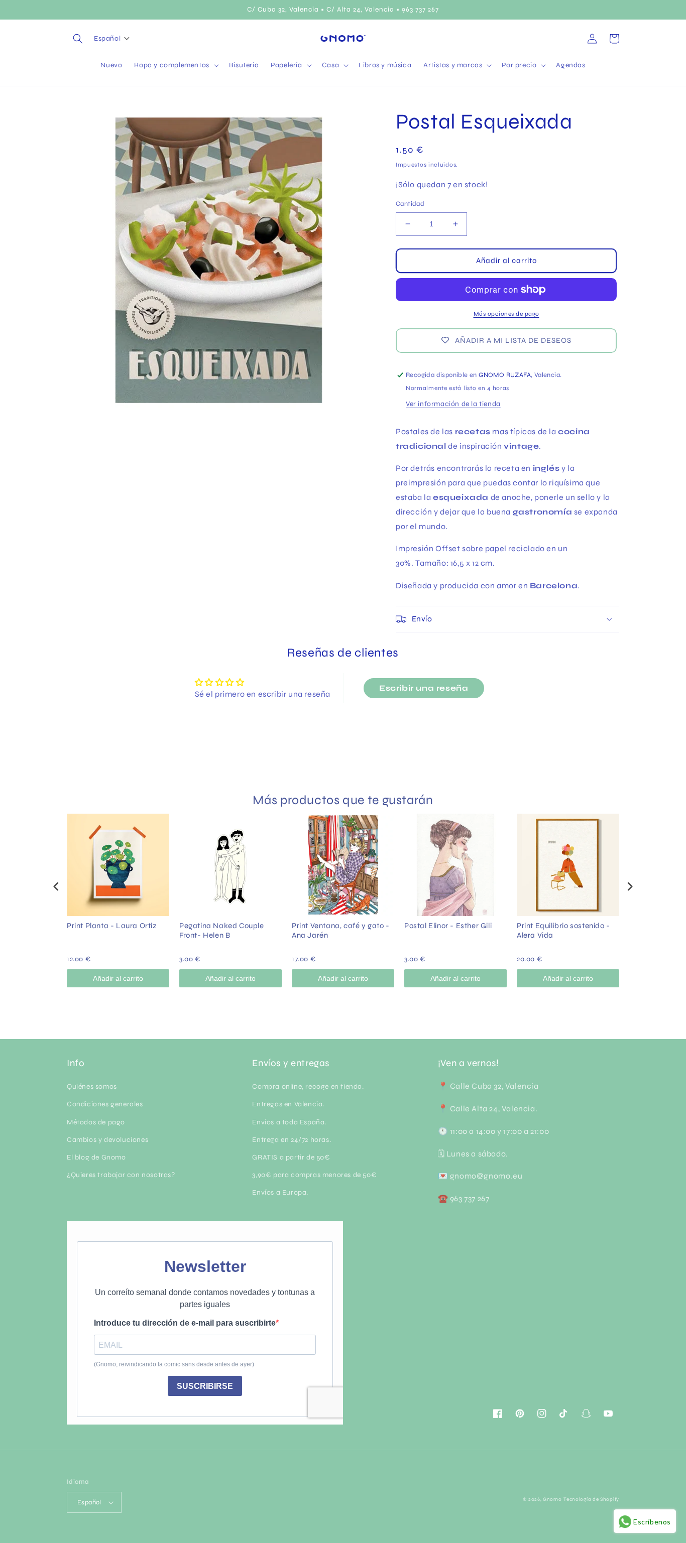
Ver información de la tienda (453, 404)
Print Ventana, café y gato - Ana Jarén (341, 930)
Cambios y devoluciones (107, 1139)
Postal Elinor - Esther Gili (448, 925)
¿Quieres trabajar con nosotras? (121, 1175)
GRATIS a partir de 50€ (291, 1157)
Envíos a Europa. (280, 1192)
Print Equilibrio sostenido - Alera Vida (563, 930)
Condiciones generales (105, 1104)
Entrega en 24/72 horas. (291, 1139)
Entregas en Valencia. (288, 1104)
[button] (78, 39)
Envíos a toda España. (289, 1122)
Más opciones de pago (506, 313)
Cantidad (410, 204)
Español (89, 1502)
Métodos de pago (96, 1122)
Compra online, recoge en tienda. (308, 1086)
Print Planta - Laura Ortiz (112, 925)
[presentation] (56, 886)
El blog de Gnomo (96, 1157)
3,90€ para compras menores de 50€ (314, 1175)
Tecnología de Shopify (591, 1499)
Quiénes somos (92, 1086)
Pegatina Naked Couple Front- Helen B (221, 930)
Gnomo (552, 1499)
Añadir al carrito (118, 978)
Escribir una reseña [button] (423, 688)
